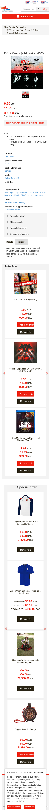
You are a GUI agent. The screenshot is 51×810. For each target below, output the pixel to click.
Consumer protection (19, 233)
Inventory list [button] (27, 16)
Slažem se (29, 806)
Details (9, 241)
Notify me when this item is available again (25, 122)
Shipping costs (16, 221)
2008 (7, 163)
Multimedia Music (12, 209)
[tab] (25, 216)
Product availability (18, 215)
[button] (2, 371)
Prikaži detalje (14, 806)
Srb (30, 2)
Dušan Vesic (10, 156)
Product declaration (18, 227)
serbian (8, 170)
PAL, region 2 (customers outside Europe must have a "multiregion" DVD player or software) (25, 194)
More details (25, 332)
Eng (38, 2)
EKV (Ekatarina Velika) (15, 202)
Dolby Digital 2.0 (12, 177)
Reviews (22, 241)
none (7, 185)
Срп (46, 2)
